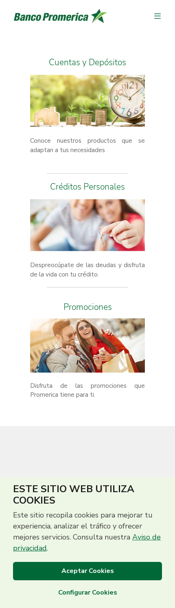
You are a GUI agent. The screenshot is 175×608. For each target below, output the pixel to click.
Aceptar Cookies (87, 570)
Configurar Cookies (87, 592)
